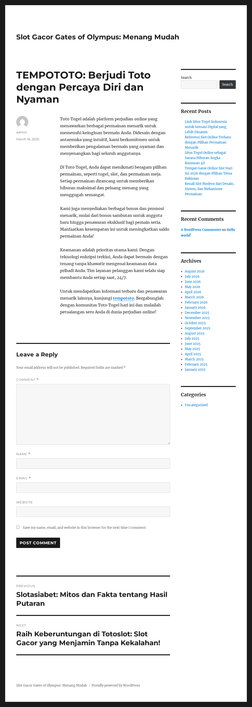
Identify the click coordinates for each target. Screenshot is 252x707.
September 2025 (197, 328)
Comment (27, 380)
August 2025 (195, 333)
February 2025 (196, 364)
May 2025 (192, 349)
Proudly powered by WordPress (116, 685)
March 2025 (194, 359)
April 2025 (193, 354)
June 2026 (193, 282)
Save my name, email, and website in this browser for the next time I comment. (84, 528)
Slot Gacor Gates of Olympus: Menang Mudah (97, 37)
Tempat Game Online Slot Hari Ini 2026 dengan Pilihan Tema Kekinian (208, 173)
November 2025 (197, 318)
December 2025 (197, 313)
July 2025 (192, 339)
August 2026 (195, 271)
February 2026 (196, 302)
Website (24, 502)
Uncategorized (196, 405)
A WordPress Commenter (201, 230)
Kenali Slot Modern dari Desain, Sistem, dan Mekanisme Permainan (209, 189)
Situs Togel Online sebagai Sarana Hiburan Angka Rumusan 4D (205, 158)
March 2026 (194, 297)
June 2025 (193, 344)
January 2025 (195, 370)
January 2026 (195, 307)
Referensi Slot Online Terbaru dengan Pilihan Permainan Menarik (208, 142)
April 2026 (193, 292)
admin (21, 132)
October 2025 (195, 323)
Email (23, 478)
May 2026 (192, 287)
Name (23, 454)
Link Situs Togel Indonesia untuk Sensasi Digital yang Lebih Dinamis (206, 127)
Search (186, 78)
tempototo (123, 298)
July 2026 (192, 276)
